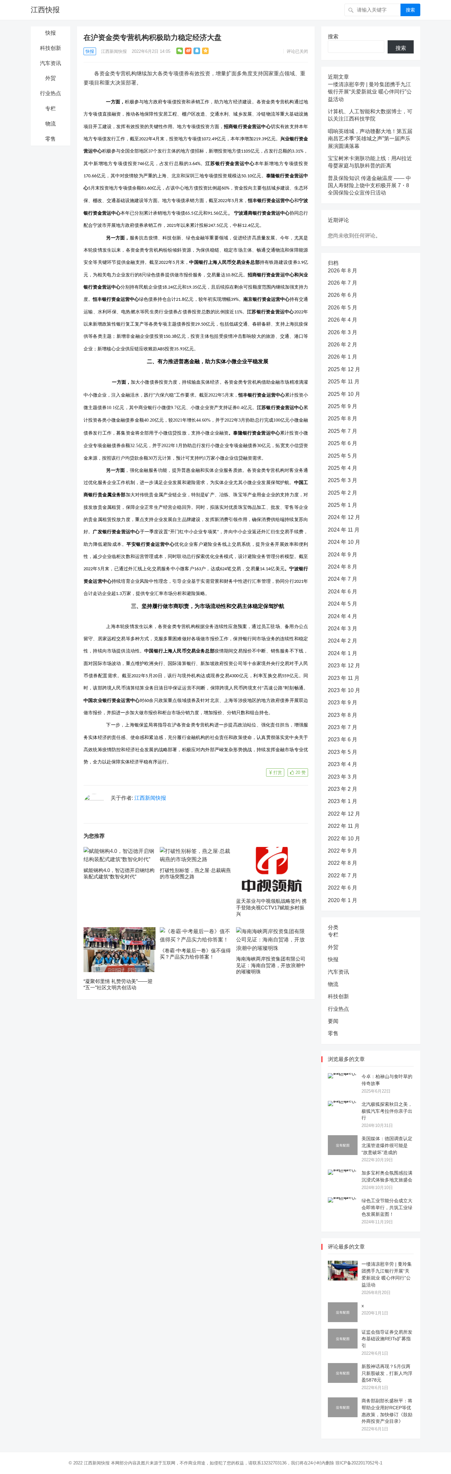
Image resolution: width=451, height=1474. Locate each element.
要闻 (333, 1021)
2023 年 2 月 (342, 789)
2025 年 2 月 (342, 493)
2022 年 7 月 (342, 875)
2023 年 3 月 (342, 777)
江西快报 (45, 10)
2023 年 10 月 (344, 690)
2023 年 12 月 (344, 665)
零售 (50, 139)
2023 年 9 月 (342, 702)
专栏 (50, 108)
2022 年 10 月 (344, 838)
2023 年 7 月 (342, 727)
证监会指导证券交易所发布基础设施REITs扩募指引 (387, 1339)
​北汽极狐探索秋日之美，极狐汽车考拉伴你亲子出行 (387, 1111)
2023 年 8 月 (342, 715)
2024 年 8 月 (342, 567)
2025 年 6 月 (342, 443)
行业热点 (50, 93)
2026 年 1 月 (342, 357)
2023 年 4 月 (342, 764)
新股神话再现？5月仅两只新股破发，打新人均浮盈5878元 (387, 1373)
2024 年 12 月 (344, 517)
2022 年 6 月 (342, 888)
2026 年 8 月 (342, 270)
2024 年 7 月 (342, 579)
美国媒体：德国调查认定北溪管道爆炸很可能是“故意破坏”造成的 (387, 1145)
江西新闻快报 (114, 51)
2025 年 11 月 (344, 381)
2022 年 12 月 (344, 814)
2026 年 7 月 (342, 283)
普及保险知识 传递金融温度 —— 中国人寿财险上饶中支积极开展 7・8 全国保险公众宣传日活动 (369, 185)
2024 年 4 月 (342, 616)
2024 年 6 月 (342, 591)
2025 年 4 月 (342, 468)
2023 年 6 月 (342, 739)
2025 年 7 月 (342, 431)
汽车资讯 (50, 63)
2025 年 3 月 (342, 480)
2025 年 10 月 (344, 394)
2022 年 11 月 (344, 826)
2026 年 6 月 (342, 295)
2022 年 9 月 (342, 851)
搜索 (410, 10)
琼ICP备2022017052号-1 (358, 1462)
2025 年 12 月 (344, 369)
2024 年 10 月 (344, 542)
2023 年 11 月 (344, 678)
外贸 (50, 78)
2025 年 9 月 (342, 406)
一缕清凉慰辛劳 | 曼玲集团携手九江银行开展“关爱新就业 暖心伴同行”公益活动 (370, 92)
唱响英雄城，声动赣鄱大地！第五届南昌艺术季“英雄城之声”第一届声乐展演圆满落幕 (370, 138)
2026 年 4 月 (342, 320)
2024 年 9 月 (342, 554)
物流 (50, 123)
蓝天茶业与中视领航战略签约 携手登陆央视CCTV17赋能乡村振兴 (271, 907)
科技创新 (50, 48)
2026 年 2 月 (342, 344)
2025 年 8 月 (342, 418)
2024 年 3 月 (342, 628)
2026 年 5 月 (342, 307)
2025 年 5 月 (342, 456)
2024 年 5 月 (342, 604)
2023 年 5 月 (342, 752)
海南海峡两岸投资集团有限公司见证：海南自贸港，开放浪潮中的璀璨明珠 (270, 965)
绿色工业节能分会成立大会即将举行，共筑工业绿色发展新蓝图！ (387, 1207)
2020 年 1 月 (342, 900)
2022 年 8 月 (342, 863)
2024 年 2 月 (342, 641)
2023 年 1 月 (342, 801)
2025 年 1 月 (342, 505)
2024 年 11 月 (344, 530)
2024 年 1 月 (342, 653)
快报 (50, 33)
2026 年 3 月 (342, 332)
